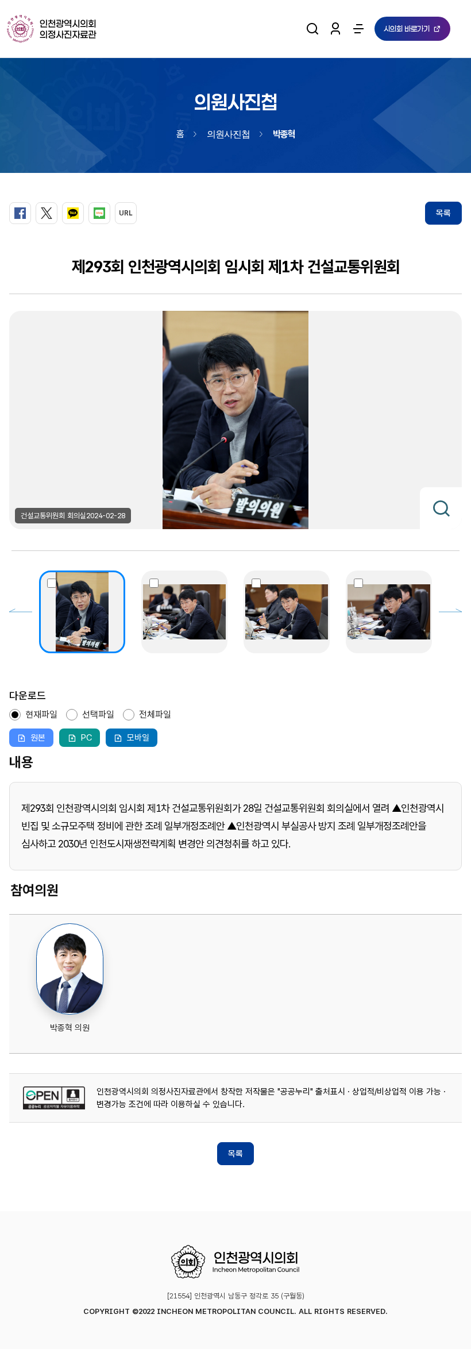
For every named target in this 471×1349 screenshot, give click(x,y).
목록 (443, 213)
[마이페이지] (335, 29)
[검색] (312, 29)
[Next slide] (450, 612)
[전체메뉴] (358, 29)
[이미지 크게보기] (441, 508)
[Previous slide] (20, 612)
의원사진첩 (228, 133)
